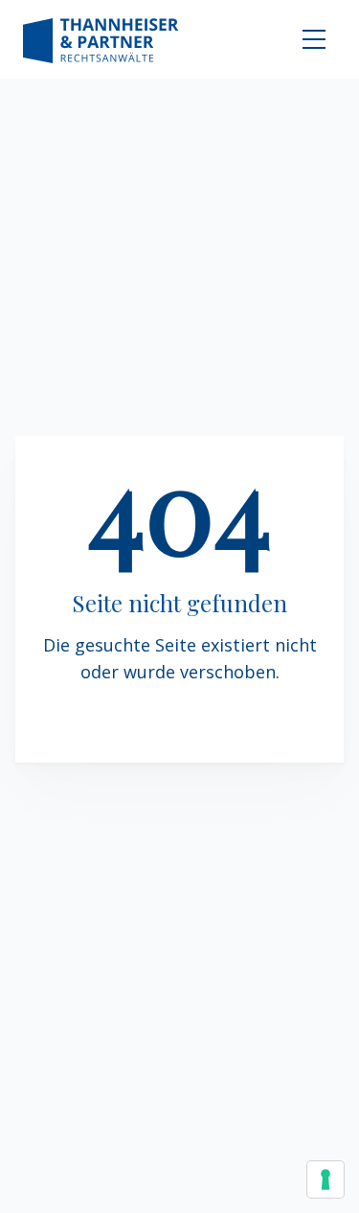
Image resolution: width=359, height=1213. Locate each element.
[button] (314, 39)
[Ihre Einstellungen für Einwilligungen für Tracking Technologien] (325, 1179)
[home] (101, 39)
